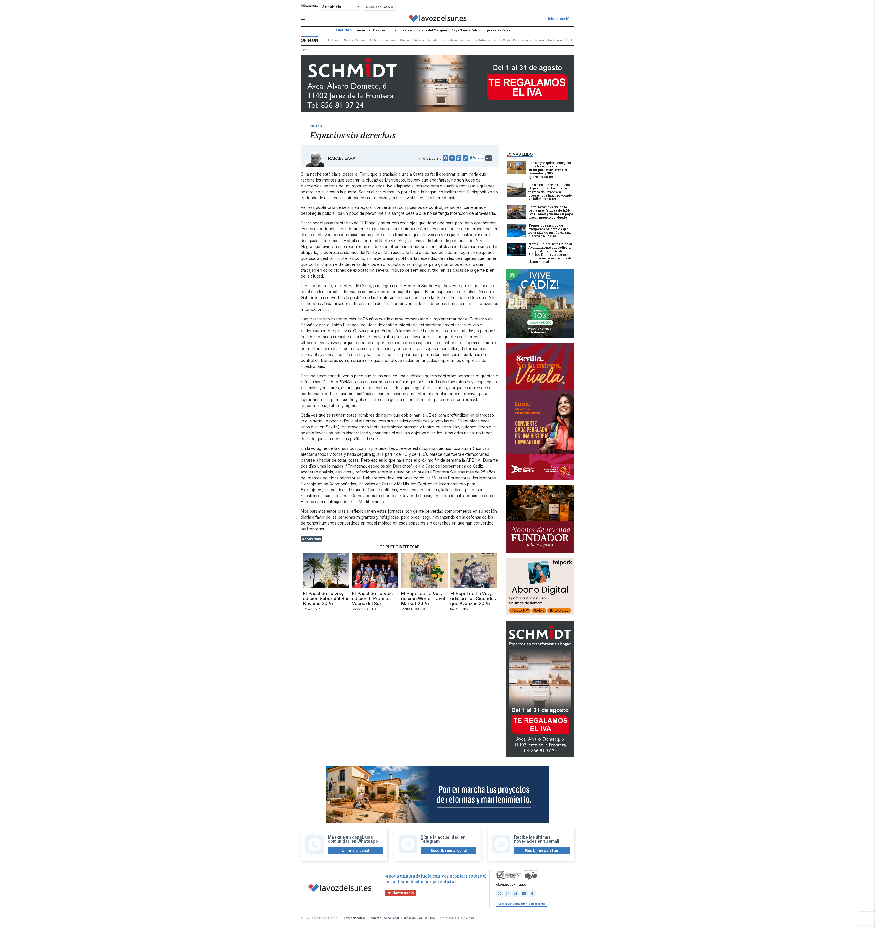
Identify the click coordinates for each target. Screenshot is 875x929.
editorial (333, 40)
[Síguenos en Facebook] (532, 893)
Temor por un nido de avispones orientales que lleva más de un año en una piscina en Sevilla (549, 231)
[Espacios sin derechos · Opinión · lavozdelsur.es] (438, 19)
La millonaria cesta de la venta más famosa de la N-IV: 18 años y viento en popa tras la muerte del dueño (550, 212)
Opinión (306, 49)
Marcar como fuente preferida (523, 903)
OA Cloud (467, 917)
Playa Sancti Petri (464, 30)
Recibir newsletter (542, 850)
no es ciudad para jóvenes (512, 40)
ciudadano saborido (456, 40)
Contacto (374, 917)
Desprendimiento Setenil (393, 30)
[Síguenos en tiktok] (515, 893)
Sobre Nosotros (355, 917)
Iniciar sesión (560, 19)
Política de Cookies (414, 917)
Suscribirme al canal (448, 850)
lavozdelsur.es (364, 609)
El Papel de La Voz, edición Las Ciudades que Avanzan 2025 (473, 598)
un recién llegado (425, 40)
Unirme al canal (355, 850)
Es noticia (341, 30)
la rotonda (482, 40)
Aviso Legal (391, 917)
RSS (433, 917)
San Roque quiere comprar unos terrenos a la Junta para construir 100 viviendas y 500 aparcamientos (549, 170)
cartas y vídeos (354, 40)
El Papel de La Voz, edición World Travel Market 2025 (423, 598)
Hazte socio (403, 893)
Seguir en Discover (381, 6)
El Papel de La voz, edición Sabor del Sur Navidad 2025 (326, 598)
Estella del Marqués (432, 30)
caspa (404, 40)
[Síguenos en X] (499, 893)
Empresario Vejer (495, 30)
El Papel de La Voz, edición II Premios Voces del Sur (372, 598)
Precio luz (362, 30)
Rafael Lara (341, 158)
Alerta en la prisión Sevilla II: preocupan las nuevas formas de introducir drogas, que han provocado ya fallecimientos (550, 192)
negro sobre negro (548, 40)
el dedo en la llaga (383, 40)
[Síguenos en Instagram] (507, 893)
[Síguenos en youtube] (524, 893)
